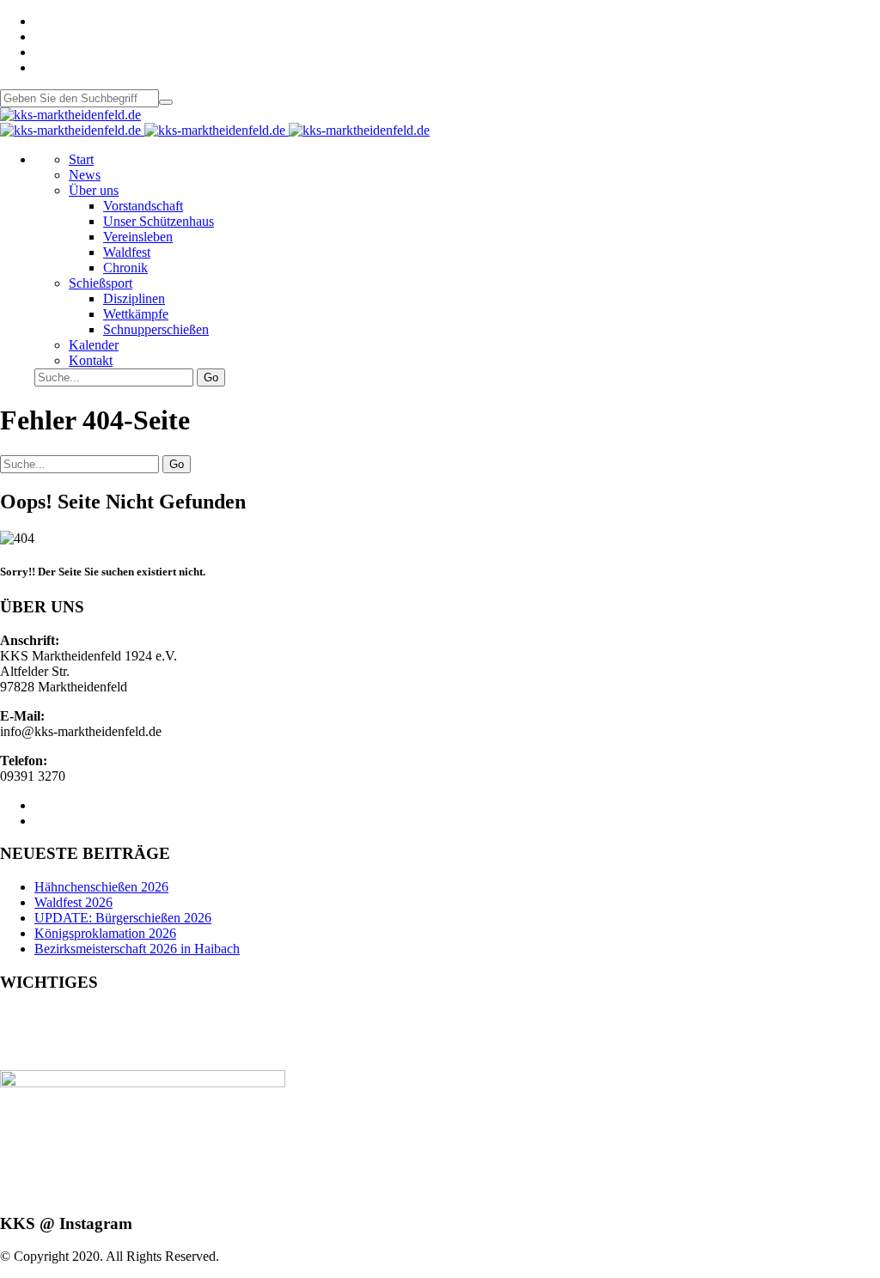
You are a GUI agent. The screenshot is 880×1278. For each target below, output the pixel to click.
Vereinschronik (41, 1062)
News (85, 174)
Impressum (29, 1031)
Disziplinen (134, 298)
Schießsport (100, 283)
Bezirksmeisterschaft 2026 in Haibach (137, 948)
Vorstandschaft (143, 205)
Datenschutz (33, 1046)
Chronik (125, 267)
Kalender (94, 345)
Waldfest (126, 252)
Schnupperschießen (156, 329)
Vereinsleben (138, 236)
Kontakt (91, 360)
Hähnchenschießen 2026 (101, 886)
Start (81, 159)
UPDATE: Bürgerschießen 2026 (122, 917)
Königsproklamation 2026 (105, 933)
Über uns (94, 190)
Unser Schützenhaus (158, 221)
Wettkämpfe (135, 314)
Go (211, 377)
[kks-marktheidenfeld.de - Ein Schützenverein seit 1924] (70, 114)
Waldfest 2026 (73, 902)
